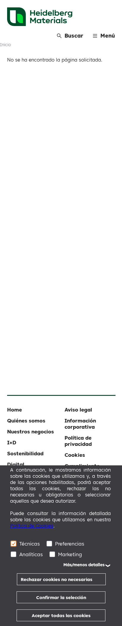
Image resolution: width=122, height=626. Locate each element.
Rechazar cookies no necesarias (56, 579)
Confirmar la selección (61, 597)
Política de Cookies (31, 526)
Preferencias (69, 544)
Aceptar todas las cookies (61, 615)
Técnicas (29, 544)
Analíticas (31, 554)
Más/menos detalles (84, 564)
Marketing (70, 554)
